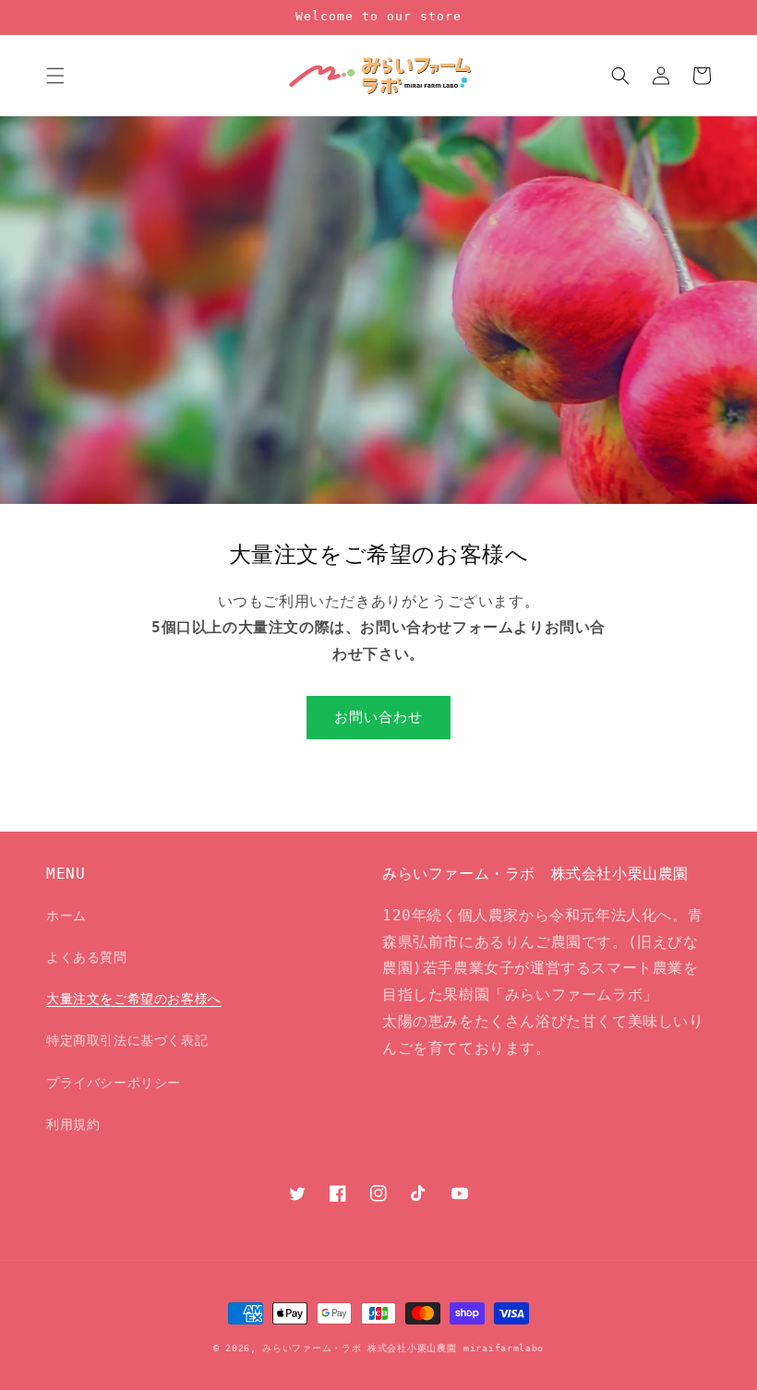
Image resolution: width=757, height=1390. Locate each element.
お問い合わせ (378, 717)
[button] (55, 75)
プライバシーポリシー (113, 1082)
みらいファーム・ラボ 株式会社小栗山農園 (359, 1348)
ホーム (66, 915)
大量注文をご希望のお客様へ (134, 998)
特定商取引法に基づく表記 (127, 1040)
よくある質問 (86, 957)
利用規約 (73, 1124)
